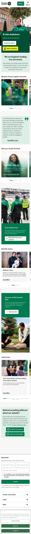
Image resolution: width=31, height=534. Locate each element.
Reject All (15, 526)
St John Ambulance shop (19, 425)
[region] (15, 522)
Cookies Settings (15, 521)
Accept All (15, 530)
